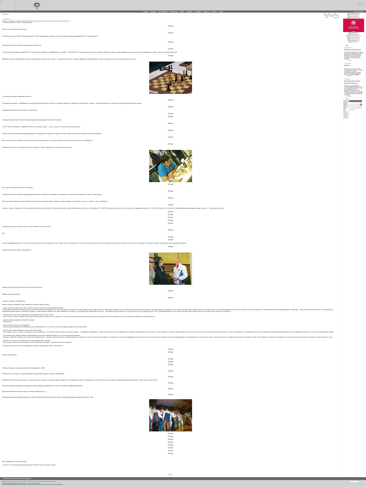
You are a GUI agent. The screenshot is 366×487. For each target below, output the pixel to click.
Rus (359, 4)
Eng (361, 4)
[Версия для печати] (326, 15)
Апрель (345, 106)
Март (344, 105)
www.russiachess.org (28, 483)
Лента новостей (162, 11)
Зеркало (347, 65)
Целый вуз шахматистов (352, 49)
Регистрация (360, 11)
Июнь (344, 109)
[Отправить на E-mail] (330, 14)
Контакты (206, 11)
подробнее (349, 60)
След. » (171, 474)
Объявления (173, 11)
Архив (221, 11)
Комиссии (189, 11)
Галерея (214, 11)
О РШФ (182, 11)
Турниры (153, 11)
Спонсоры (198, 11)
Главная (145, 11)
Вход (355, 11)
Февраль (345, 104)
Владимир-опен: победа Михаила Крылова (352, 82)
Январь (345, 102)
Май (344, 108)
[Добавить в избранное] (336, 15)
